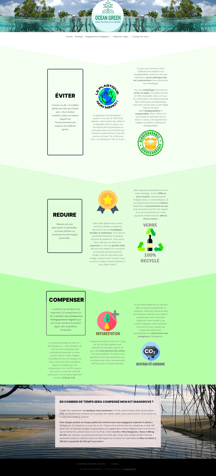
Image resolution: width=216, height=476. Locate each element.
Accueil (69, 36)
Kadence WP (130, 469)
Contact (115, 464)
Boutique (79, 36)
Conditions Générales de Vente (91, 464)
